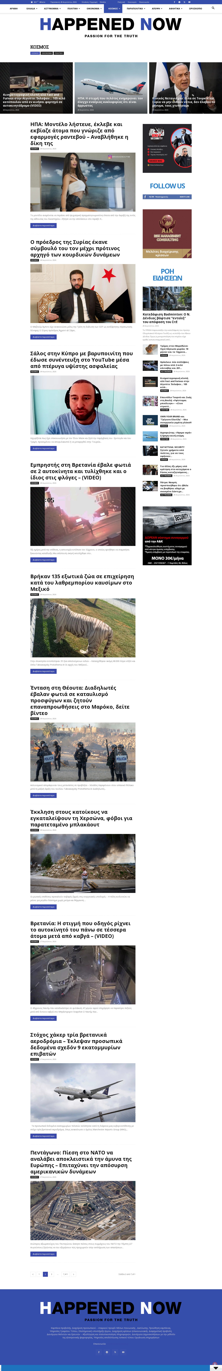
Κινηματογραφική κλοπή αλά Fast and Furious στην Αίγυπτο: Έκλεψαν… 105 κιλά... (174, 383)
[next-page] (73, 1274)
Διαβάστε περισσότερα (43, 225)
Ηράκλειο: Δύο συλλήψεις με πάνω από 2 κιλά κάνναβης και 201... (174, 365)
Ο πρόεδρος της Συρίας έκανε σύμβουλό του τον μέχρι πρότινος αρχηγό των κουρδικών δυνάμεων (75, 248)
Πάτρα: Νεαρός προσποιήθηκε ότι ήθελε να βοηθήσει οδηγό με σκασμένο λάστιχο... (174, 487)
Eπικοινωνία (144, 2)
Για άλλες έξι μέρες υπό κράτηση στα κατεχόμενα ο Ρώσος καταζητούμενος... (175, 469)
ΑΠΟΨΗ (156, 8)
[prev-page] (32, 1274)
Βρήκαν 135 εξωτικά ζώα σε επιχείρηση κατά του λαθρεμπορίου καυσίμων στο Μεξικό (82, 582)
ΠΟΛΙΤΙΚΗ (73, 8)
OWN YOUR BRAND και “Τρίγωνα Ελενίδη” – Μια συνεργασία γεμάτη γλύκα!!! (175, 419)
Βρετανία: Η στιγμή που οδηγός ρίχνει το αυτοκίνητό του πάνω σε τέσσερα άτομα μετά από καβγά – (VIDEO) (80, 929)
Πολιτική (121, 2)
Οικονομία (132, 2)
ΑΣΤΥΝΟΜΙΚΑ (51, 8)
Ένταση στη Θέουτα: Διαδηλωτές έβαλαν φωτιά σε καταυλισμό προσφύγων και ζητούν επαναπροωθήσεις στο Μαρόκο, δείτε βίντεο (80, 700)
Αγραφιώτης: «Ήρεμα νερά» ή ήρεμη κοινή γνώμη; (175, 434)
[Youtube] (189, 2)
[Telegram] (179, 2)
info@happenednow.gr (117, 1343)
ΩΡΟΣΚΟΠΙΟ (195, 8)
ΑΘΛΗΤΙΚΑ (174, 8)
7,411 (65, 1274)
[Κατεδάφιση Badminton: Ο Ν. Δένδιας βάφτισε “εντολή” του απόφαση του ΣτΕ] (167, 299)
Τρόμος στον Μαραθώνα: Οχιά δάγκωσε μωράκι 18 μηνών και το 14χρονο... (174, 348)
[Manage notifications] (214, 1364)
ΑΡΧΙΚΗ (14, 8)
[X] (184, 2)
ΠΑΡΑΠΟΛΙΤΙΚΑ (135, 8)
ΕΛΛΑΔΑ (31, 8)
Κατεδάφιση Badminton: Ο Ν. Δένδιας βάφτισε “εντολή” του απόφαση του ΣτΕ (166, 318)
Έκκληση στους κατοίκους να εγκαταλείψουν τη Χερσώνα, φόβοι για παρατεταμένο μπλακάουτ (81, 818)
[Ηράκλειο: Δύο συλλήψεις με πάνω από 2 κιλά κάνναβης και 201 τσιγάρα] (150, 366)
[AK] (167, 257)
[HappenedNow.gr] (111, 26)
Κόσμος (112, 2)
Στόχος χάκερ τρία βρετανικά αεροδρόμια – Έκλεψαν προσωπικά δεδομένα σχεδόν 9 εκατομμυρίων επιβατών (76, 1044)
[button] (213, 8)
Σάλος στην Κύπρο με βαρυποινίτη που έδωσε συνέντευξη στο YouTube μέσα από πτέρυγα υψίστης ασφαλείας (81, 359)
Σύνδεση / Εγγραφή (89, 2)
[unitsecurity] (167, 172)
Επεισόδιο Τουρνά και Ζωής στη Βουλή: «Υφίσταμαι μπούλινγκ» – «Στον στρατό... (176, 402)
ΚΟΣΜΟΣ (113, 8)
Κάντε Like (185, 197)
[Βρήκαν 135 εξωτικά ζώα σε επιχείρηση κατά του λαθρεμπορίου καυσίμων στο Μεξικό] (82, 627)
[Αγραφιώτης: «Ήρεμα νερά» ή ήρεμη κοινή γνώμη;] (150, 436)
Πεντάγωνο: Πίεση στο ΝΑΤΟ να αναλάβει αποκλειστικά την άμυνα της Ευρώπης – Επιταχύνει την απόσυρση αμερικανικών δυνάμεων (81, 1162)
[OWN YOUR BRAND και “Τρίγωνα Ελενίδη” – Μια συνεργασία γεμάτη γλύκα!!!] (150, 420)
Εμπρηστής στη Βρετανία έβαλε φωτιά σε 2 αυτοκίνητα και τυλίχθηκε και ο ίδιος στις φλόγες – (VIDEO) (80, 471)
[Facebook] (174, 2)
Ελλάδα (103, 2)
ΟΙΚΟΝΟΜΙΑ (93, 8)
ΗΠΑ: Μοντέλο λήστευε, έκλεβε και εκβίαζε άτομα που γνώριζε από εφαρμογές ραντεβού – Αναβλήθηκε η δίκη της (79, 134)
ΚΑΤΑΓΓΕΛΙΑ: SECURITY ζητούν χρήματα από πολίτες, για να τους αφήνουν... (172, 452)
